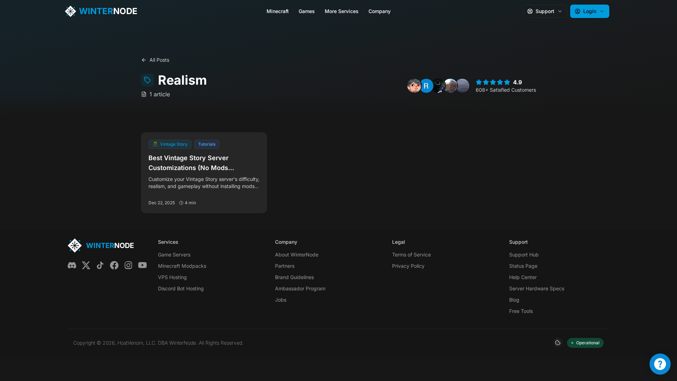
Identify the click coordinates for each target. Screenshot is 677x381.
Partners (284, 266)
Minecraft (278, 11)
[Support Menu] (660, 364)
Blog (514, 300)
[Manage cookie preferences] (558, 342)
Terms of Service (411, 255)
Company (379, 11)
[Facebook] (114, 265)
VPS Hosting (172, 277)
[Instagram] (128, 265)
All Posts (159, 60)
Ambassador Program (300, 288)
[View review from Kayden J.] (438, 85)
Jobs (280, 300)
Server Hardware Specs (536, 288)
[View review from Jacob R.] (450, 85)
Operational (587, 342)
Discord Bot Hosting (181, 288)
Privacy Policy (408, 266)
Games (307, 11)
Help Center (523, 277)
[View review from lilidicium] (462, 85)
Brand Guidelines (294, 277)
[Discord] (72, 265)
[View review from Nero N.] (414, 85)
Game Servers (174, 255)
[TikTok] (100, 265)
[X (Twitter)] (86, 265)
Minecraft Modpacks (182, 266)
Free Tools (521, 311)
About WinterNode (296, 255)
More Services (342, 11)
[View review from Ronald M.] (426, 85)
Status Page (523, 266)
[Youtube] (142, 265)
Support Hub (524, 255)
